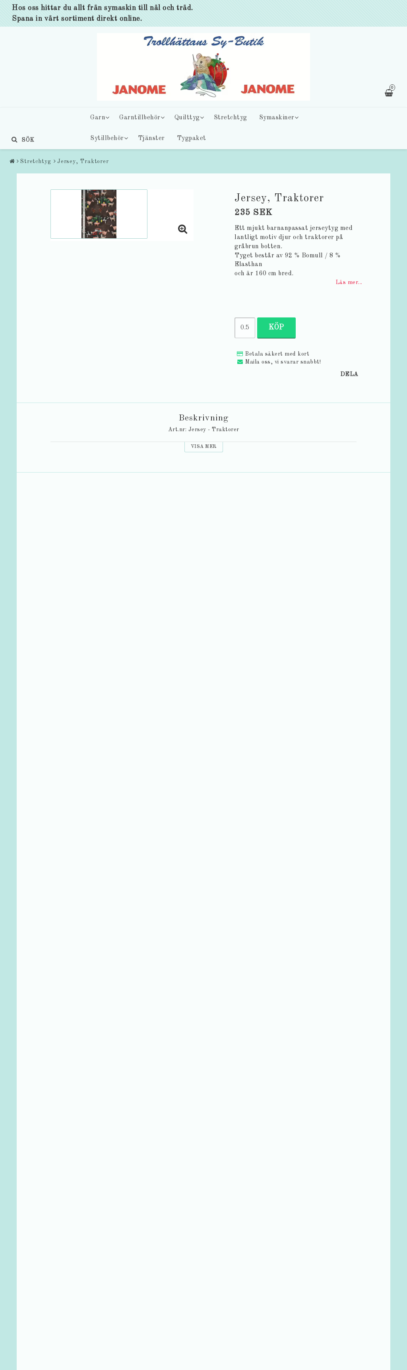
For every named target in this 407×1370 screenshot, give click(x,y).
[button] (183, 230)
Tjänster (151, 138)
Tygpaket (191, 138)
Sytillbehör (107, 138)
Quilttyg (187, 118)
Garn (97, 118)
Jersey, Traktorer (83, 161)
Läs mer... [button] (348, 282)
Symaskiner (277, 118)
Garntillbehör (140, 118)
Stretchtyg (230, 118)
